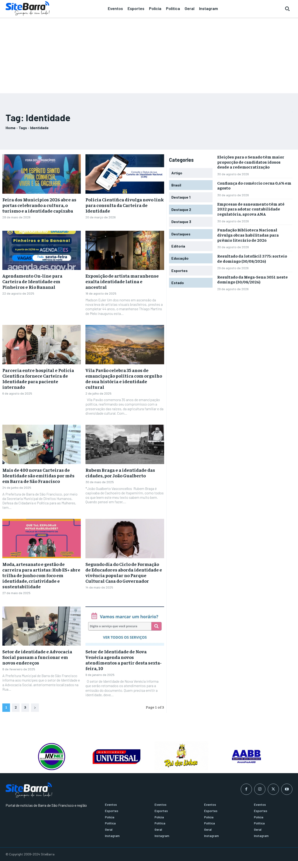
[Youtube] (286, 789)
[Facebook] (246, 789)
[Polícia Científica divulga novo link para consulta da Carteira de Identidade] (124, 174)
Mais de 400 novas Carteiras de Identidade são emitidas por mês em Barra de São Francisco (38, 475)
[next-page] (35, 707)
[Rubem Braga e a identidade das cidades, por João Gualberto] (124, 444)
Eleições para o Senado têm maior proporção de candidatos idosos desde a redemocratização (250, 161)
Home (11, 127)
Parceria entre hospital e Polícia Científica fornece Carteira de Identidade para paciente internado (38, 378)
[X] (273, 789)
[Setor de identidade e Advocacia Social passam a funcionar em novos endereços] (41, 626)
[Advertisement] (149, 53)
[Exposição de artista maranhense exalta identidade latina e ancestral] (124, 250)
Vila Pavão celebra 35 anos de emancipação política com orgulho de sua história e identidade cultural (123, 378)
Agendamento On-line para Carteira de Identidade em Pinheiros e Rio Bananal (32, 281)
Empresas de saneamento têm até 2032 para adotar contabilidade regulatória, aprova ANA (250, 209)
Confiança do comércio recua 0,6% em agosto (254, 185)
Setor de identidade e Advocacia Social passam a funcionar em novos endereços (37, 656)
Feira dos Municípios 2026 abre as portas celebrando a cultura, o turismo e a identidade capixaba (39, 205)
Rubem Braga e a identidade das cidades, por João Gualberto (120, 472)
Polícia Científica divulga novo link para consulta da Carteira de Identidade (124, 205)
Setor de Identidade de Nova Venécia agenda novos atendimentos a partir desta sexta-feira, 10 (123, 659)
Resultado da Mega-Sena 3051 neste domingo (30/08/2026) (252, 279)
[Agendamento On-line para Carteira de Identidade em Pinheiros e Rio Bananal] (41, 250)
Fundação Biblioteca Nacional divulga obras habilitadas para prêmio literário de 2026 (248, 234)
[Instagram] (259, 789)
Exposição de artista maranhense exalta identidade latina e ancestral (122, 281)
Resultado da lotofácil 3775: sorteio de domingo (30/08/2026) (252, 258)
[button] (287, 8)
